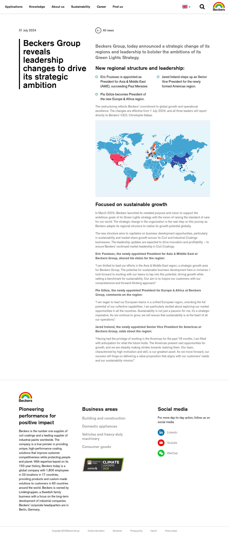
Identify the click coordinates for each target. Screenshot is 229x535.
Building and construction (103, 418)
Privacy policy (136, 530)
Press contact (171, 530)
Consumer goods (96, 446)
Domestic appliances (99, 426)
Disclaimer (117, 530)
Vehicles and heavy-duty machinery (102, 436)
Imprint (154, 530)
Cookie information (96, 530)
